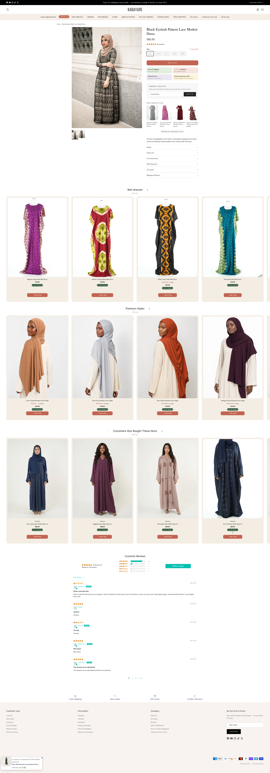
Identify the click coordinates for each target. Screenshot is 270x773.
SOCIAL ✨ (64, 17)
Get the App (225, 17)
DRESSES (90, 17)
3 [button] (135, 678)
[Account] (257, 9)
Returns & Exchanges (85, 732)
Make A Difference (157, 725)
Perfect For (150, 153)
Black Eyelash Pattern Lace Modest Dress (74, 24)
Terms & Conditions (84, 729)
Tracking (81, 719)
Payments (81, 722)
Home (58, 24)
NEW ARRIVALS (77, 17)
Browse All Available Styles (172, 131)
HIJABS (114, 17)
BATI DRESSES (103, 17)
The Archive (194, 17)
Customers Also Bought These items (135, 431)
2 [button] (132, 678)
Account (9, 716)
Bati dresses (135, 189)
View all (135, 193)
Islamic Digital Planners (48, 17)
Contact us (10, 722)
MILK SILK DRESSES (146, 17)
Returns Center (11, 729)
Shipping (81, 716)
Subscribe (234, 732)
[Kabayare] (135, 9)
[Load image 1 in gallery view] (107, 77)
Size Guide (10, 719)
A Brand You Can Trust (209, 17)
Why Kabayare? (152, 164)
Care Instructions (152, 158)
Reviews (154, 722)
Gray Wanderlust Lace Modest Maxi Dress (26, 764)
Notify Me (189, 94)
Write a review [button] (178, 566)
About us (154, 716)
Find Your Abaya (12, 732)
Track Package (11, 725)
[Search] (7, 9)
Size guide (150, 169)
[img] (78, 583)
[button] (152, 44)
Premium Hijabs (135, 308)
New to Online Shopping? (160, 729)
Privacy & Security (84, 725)
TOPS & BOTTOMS (179, 17)
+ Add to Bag (37, 295)
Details (149, 147)
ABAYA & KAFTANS (128, 17)
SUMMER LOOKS (163, 17)
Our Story (154, 719)
